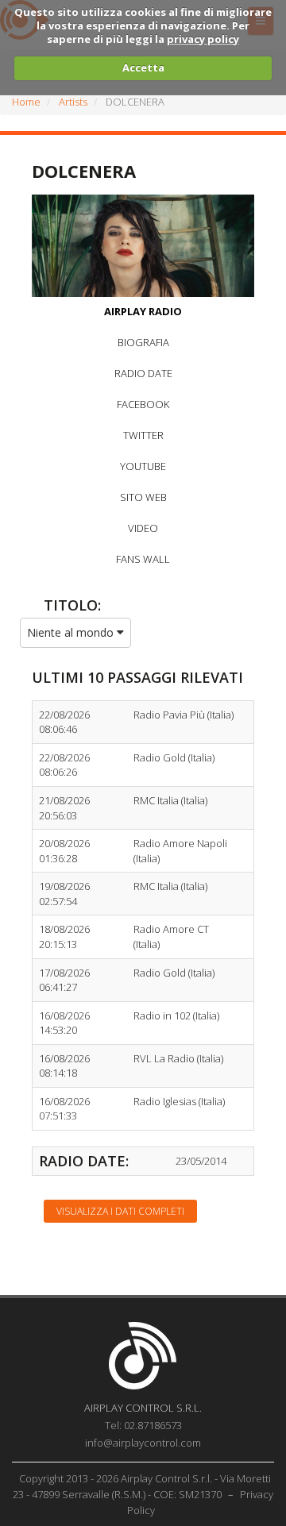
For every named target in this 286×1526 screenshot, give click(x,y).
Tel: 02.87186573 (143, 1425)
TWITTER (143, 435)
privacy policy (203, 39)
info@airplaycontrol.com (143, 1442)
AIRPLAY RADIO (143, 311)
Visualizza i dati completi (120, 1211)
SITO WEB (143, 497)
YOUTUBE (143, 466)
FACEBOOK (143, 404)
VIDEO (143, 528)
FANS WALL (143, 559)
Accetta (143, 67)
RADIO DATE (143, 373)
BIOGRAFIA (143, 342)
